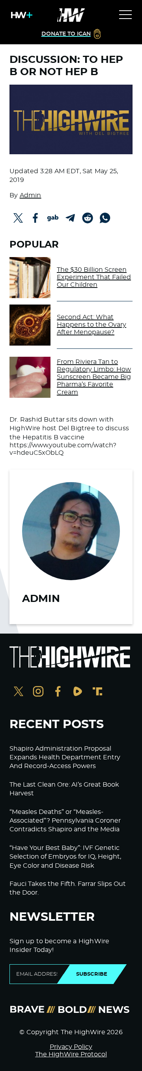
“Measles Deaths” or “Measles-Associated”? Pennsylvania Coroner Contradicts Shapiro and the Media (65, 821)
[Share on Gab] (53, 218)
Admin (30, 195)
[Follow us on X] (18, 692)
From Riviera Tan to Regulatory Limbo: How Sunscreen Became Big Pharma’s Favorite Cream (94, 377)
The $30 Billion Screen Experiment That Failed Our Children (94, 277)
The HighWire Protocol (71, 1054)
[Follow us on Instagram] (38, 692)
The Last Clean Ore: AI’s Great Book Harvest (64, 789)
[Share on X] (18, 218)
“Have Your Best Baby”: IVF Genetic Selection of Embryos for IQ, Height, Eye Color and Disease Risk (65, 857)
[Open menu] (125, 15)
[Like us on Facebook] (58, 692)
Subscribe (91, 974)
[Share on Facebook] (35, 218)
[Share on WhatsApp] (105, 218)
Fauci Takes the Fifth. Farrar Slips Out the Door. (67, 888)
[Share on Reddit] (87, 218)
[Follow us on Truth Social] (97, 692)
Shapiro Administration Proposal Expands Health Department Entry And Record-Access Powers (64, 758)
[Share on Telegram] (70, 218)
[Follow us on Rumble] (78, 692)
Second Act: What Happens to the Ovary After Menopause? (91, 324)
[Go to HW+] (20, 15)
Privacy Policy (71, 1047)
